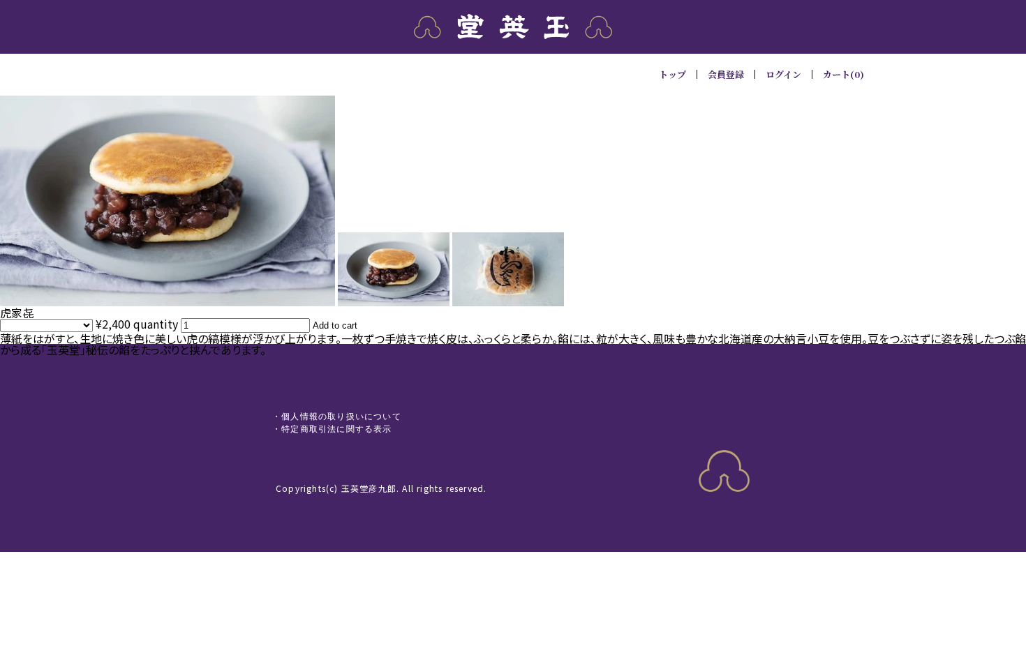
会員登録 (726, 74)
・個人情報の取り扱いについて (336, 416)
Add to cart (335, 325)
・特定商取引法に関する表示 (332, 429)
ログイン (783, 74)
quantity (155, 323)
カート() (843, 74)
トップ (672, 74)
